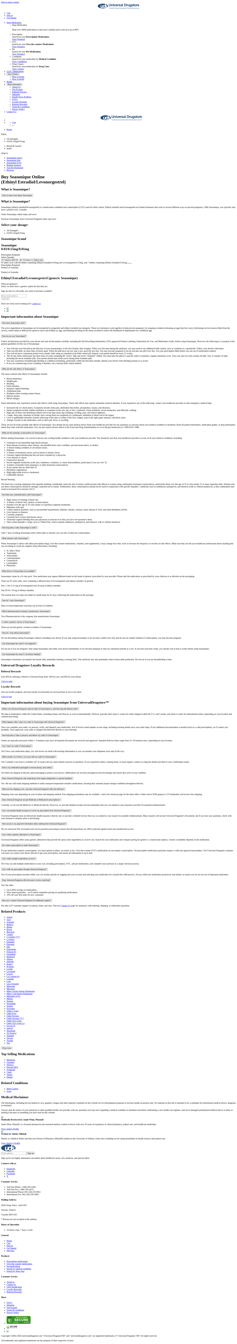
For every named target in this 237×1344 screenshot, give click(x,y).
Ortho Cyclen (12, 1011)
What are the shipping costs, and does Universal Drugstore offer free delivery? (33, 789)
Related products (14, 165)
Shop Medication (14, 22)
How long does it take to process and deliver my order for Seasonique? (30, 735)
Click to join (6, 696)
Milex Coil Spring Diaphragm (20, 994)
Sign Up (5, 299)
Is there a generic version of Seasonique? (18, 622)
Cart (8, 1243)
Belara (9, 927)
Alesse (9, 917)
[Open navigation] (13, 125)
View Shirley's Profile (10, 1143)
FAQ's (15, 99)
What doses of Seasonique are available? (18, 571)
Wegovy (10, 1065)
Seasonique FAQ (14, 163)
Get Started (11, 18)
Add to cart (38, 260)
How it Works (13, 74)
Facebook (11, 1174)
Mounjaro (11, 1060)
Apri (9, 919)
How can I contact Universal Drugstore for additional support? (26, 900)
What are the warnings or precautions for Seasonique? (23, 433)
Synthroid (11, 1070)
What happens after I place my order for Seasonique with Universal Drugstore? (33, 722)
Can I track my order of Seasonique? (16, 746)
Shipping (16, 94)
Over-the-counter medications (19, 1264)
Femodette (11, 954)
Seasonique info (13, 160)
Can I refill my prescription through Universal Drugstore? (24, 869)
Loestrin (10, 979)
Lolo (9, 981)
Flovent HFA (12, 1067)
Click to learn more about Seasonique (17, 195)
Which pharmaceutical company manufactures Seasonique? (26, 611)
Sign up (31, 1153)
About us (11, 1282)
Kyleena (10, 966)
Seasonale (11, 1031)
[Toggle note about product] (128, 263)
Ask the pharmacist (15, 168)
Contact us (36, 303)
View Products (18, 39)
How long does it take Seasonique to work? (19, 528)
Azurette (10, 922)
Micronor (11, 989)
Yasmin (10, 1040)
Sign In (10, 1246)
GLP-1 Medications (15, 71)
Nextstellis (11, 1003)
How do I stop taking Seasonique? (15, 633)
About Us (16, 87)
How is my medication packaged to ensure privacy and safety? (27, 768)
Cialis (9, 1072)
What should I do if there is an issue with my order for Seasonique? (29, 757)
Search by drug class (15, 1271)
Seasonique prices (14, 158)
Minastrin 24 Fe (13, 996)
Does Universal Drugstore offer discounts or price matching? (26, 880)
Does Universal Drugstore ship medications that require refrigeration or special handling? (37, 778)
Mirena (10, 999)
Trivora (10, 1038)
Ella (8, 947)
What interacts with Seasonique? (15, 538)
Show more (6, 1048)
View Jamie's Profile (10, 1129)
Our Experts (17, 89)
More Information (14, 84)
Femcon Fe (11, 952)
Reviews (10, 170)
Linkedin (10, 1171)
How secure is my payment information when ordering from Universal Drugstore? (34, 824)
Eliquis (10, 1077)
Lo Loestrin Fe (13, 976)
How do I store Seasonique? (13, 600)
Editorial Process (19, 92)
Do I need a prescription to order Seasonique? (20, 845)
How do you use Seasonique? (14, 336)
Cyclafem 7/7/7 (13, 937)
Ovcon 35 (11, 1026)
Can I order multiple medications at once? (18, 859)
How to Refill (18, 79)
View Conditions (19, 61)
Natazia (10, 1001)
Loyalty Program (19, 102)
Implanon (11, 957)
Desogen (10, 944)
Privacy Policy (18, 109)
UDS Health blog (14, 1287)
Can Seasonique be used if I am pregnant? (19, 644)
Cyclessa (10, 939)
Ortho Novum (13, 1016)
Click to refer (6, 681)
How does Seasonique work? (13, 323)
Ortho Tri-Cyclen (14, 1021)
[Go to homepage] (118, 8)
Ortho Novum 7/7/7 (15, 1018)
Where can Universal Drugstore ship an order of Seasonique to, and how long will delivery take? (40, 709)
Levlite (10, 969)
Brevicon (11, 932)
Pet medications (13, 1266)
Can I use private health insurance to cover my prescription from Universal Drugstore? (36, 811)
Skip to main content (10, 2)
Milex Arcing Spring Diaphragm (21, 991)
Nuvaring (11, 1008)
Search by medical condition (19, 1269)
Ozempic (10, 1062)
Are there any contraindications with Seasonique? (21, 495)
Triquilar (10, 1036)
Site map (10, 1250)
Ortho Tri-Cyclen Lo (16, 1023)
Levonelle (11, 971)
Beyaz (9, 929)
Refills (9, 82)
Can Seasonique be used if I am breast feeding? (21, 654)
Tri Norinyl (11, 1033)
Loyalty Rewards (14, 1289)
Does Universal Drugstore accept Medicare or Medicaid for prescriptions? (31, 800)
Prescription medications (17, 1261)
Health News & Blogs (21, 97)
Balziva (10, 924)
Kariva (9, 964)
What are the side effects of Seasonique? (18, 369)
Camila (10, 934)
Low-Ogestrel (13, 984)
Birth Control (12, 1089)
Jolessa (10, 959)
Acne (9, 1091)
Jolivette (10, 961)
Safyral (10, 1028)
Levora (10, 974)
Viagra (9, 1074)
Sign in (10, 15)
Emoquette (11, 949)
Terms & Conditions (21, 107)
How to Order (18, 77)
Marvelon (11, 986)
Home (9, 129)
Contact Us (11, 112)
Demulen (11, 942)
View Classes (18, 69)
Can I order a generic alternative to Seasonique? (21, 835)
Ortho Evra (11, 1013)
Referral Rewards (19, 104)
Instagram (11, 1169)
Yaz (8, 1043)
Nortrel (10, 1006)
